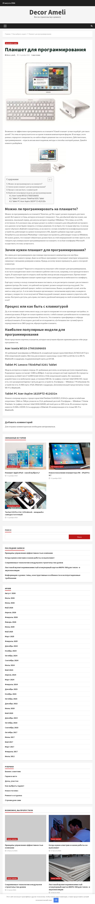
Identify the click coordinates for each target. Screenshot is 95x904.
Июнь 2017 (9, 737)
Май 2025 (9, 631)
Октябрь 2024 (11, 655)
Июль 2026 (9, 598)
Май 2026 (9, 607)
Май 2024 (9, 670)
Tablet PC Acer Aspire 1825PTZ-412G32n (29, 201)
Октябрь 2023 (11, 698)
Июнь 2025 (9, 627)
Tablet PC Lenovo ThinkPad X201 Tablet (28, 198)
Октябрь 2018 (11, 722)
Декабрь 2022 (11, 703)
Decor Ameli (47, 12)
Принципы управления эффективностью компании (29, 553)
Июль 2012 (9, 756)
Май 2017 (9, 742)
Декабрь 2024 (11, 646)
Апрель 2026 (10, 612)
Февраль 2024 (11, 684)
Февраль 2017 (11, 751)
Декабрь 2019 (11, 718)
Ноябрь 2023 (10, 694)
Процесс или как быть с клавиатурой (22, 190)
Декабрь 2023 (11, 689)
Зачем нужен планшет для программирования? (27, 187)
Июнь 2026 (9, 603)
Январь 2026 (10, 622)
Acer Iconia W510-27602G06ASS (25, 196)
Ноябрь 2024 (10, 651)
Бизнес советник (13, 771)
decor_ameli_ (11, 55)
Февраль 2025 (11, 641)
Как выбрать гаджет (11, 43)
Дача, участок (11, 781)
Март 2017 (9, 746)
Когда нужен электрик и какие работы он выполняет (30, 558)
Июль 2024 (9, 665)
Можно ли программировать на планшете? (25, 184)
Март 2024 (9, 679)
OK (56, 900)
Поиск (8, 530)
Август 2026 (10, 593)
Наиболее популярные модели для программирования (29, 193)
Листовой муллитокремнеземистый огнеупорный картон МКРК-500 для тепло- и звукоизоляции (69, 867)
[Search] (92, 26)
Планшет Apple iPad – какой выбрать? (25, 456)
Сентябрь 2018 (11, 727)
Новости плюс (11, 790)
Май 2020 (9, 713)
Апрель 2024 (10, 675)
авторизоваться (48, 426)
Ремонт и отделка (13, 795)
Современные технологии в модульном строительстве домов (34, 562)
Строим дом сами (13, 800)
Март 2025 (9, 636)
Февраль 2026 (11, 617)
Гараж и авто (11, 776)
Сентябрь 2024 (11, 660)
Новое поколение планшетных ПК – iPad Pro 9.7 (69, 456)
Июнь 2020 (9, 708)
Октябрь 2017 (11, 732)
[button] (48, 179)
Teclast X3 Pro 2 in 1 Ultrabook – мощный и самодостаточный (25, 495)
